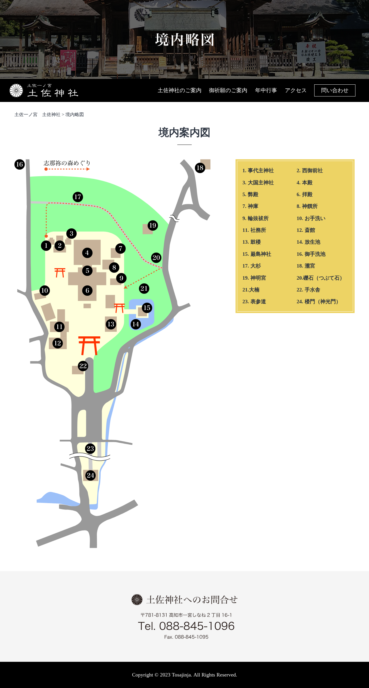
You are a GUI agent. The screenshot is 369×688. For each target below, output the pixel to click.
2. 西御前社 (310, 170)
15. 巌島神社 (256, 254)
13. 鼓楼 (251, 242)
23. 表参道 (254, 301)
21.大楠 (250, 290)
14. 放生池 (308, 242)
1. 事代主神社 (258, 170)
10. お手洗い (311, 218)
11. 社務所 (254, 230)
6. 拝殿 (304, 194)
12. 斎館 (306, 230)
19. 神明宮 (254, 278)
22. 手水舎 (308, 290)
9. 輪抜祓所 (255, 218)
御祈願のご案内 (228, 90)
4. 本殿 (304, 182)
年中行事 (266, 90)
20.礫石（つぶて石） (321, 278)
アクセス (296, 90)
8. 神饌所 (307, 206)
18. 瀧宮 (306, 266)
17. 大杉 (251, 266)
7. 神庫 (250, 206)
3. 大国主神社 (258, 182)
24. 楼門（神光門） (319, 301)
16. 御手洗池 (311, 254)
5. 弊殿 (250, 194)
